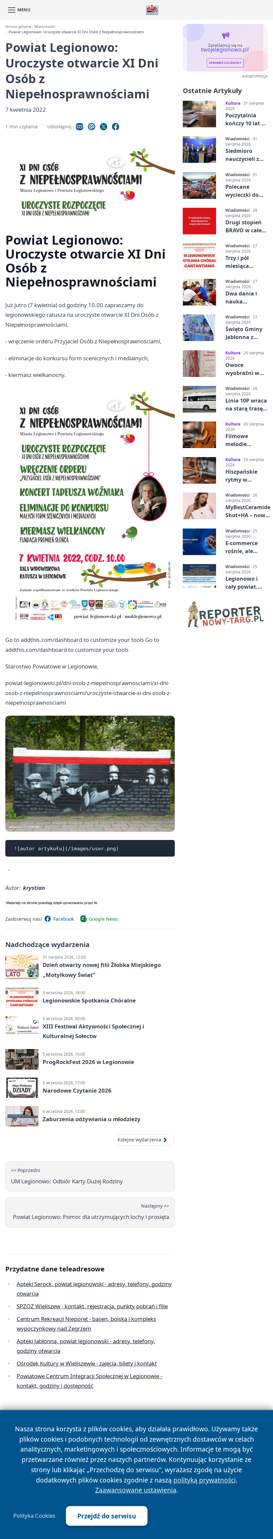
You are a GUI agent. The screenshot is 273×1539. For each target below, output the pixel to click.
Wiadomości (44, 26)
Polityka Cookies (34, 1515)
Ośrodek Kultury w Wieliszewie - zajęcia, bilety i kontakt (87, 1363)
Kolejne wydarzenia (139, 1139)
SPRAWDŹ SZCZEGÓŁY (225, 63)
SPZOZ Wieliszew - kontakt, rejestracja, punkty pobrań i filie (92, 1306)
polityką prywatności (204, 1480)
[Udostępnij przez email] (92, 127)
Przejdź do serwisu (106, 1515)
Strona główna (18, 26)
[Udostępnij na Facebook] (116, 127)
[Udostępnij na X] (104, 127)
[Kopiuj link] (80, 127)
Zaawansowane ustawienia (135, 1489)
